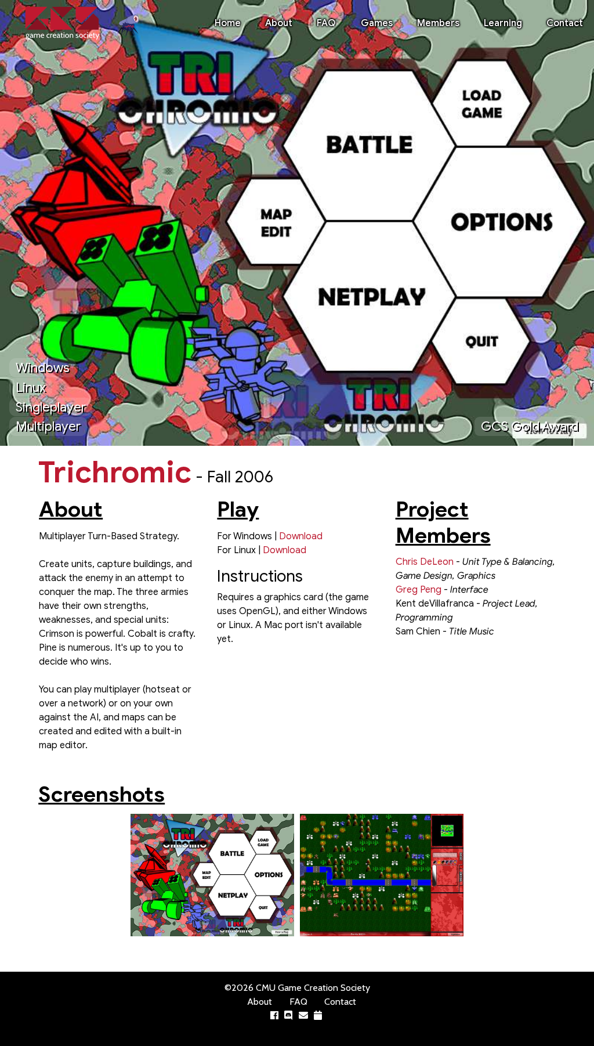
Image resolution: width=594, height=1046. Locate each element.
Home (228, 23)
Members (438, 23)
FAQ (326, 23)
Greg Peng (418, 590)
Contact (564, 23)
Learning (503, 23)
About (278, 23)
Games (377, 23)
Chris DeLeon (425, 562)
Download (301, 536)
